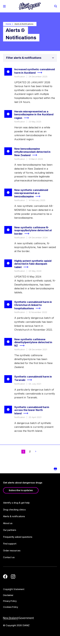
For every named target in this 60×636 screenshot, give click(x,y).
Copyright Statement (13, 589)
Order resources (11, 550)
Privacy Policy (10, 601)
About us (7, 523)
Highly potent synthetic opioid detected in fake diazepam (32, 264)
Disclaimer (8, 595)
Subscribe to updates (21, 490)
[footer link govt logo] (30, 618)
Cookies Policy (10, 607)
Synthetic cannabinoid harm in (33, 378)
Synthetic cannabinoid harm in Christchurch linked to (33, 305)
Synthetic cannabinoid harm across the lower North (31, 410)
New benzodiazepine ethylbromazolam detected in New (32, 152)
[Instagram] (13, 576)
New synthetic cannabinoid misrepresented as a (31, 193)
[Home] (30, 6)
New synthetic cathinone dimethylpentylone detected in (33, 342)
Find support (9, 543)
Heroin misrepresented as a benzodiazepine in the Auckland (33, 114)
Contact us (9, 557)
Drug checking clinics (14, 509)
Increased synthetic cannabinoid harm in (34, 71)
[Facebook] (5, 576)
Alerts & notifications (14, 516)
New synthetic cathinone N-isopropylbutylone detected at (33, 230)
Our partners (9, 530)
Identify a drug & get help (16, 502)
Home (8, 24)
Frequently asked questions (17, 536)
